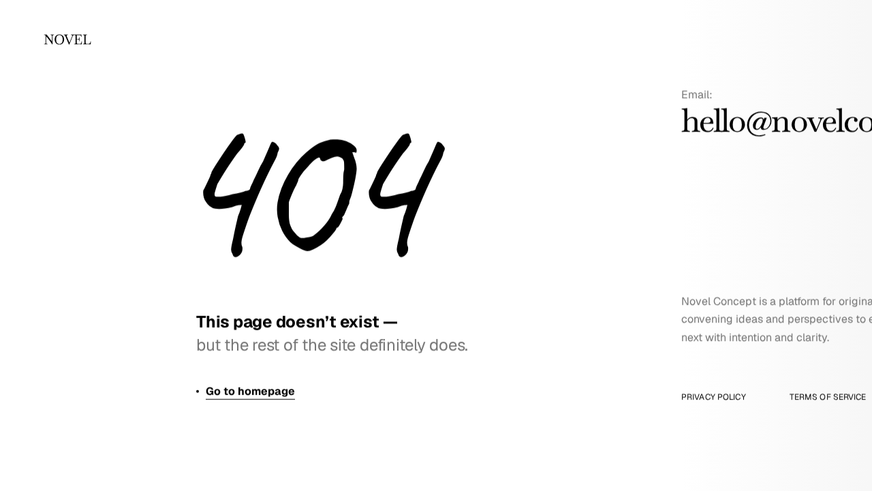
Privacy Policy (713, 396)
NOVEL (67, 39)
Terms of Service (828, 396)
